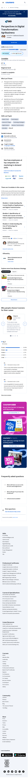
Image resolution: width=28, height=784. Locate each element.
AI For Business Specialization (9, 596)
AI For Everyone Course (7, 599)
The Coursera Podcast (7, 706)
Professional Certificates (8, 668)
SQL (3, 554)
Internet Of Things (6, 122)
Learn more (23, 49)
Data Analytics (5, 541)
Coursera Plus (5, 666)
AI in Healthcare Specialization (9, 601)
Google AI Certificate (7, 565)
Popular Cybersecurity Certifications (10, 642)
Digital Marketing (6, 544)
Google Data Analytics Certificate (10, 569)
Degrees (4, 672)
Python (4, 552)
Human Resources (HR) (7, 546)
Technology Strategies (18, 122)
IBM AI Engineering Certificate (9, 577)
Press (3, 718)
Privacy (4, 725)
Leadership (5, 659)
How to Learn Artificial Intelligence (10, 638)
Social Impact (5, 682)
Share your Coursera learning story (10, 644)
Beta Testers (5, 701)
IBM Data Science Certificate (9, 582)
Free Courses (5, 684)
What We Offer (5, 657)
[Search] (25, 2)
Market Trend (5, 119)
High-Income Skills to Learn (8, 636)
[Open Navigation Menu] (3, 2)
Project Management (7, 550)
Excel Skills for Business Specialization (11, 605)
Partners (4, 699)
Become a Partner (6, 680)
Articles (4, 733)
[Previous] (3, 324)
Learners (4, 697)
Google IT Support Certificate (9, 571)
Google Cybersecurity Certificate (10, 567)
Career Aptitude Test (7, 624)
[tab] (6, 271)
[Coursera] (10, 2)
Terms (4, 723)
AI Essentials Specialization (8, 594)
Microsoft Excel (5, 548)
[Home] (2, 7)
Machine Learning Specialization (9, 609)
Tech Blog (4, 708)
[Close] (24, 11)
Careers (4, 661)
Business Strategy (14, 7)
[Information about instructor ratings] (11, 238)
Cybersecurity (5, 539)
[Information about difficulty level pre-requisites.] (15, 69)
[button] (9, 37)
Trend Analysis (14, 119)
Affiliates (4, 737)
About (3, 655)
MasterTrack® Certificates (8, 670)
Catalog (4, 663)
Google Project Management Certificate (11, 573)
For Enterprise (5, 674)
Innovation (4, 128)
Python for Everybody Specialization (10, 613)
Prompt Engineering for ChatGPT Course (11, 611)
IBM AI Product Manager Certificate (10, 579)
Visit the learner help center (13, 512)
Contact (4, 731)
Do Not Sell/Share (6, 742)
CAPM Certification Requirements (10, 626)
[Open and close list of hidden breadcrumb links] (6, 7)
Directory (4, 735)
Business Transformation (17, 125)
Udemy (4, 687)
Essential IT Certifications (8, 634)
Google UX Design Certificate (9, 575)
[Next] (25, 324)
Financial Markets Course (8, 607)
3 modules (4, 58)
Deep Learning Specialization (9, 603)
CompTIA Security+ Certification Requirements (9, 631)
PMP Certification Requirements (9, 640)
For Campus (5, 678)
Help (3, 727)
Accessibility (5, 729)
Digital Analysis (5, 125)
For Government (6, 676)
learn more (15, 517)
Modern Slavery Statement (8, 739)
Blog (3, 704)
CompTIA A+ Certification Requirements (11, 628)
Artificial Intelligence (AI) (8, 537)
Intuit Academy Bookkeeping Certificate (11, 584)
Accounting (5, 535)
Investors (4, 721)
